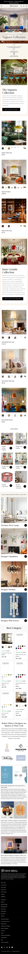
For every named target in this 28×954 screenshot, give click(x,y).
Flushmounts (3, 899)
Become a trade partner (14, 2)
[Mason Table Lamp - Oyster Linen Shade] (2, 675)
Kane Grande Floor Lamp (8, 342)
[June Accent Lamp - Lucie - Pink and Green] (6, 707)
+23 (16, 650)
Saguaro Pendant (6, 191)
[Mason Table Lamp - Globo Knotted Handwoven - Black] (6, 677)
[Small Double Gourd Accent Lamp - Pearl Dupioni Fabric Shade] (16, 675)
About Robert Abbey (5, 919)
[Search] (21, 6)
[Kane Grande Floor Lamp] (14, 322)
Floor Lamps (3, 887)
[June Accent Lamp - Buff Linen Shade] (4, 705)
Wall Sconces (3, 889)
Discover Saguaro (11, 109)
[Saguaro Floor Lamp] (14, 211)
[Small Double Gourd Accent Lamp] (21, 667)
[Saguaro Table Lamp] (14, 133)
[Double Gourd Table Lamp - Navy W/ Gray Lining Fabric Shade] (16, 648)
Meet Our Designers (4, 928)
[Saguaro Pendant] (14, 172)
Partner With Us (4, 937)
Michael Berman (4, 906)
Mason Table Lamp (5, 683)
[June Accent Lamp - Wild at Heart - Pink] (6, 705)
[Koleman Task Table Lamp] (7, 638)
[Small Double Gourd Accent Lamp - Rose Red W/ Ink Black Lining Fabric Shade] (20, 677)
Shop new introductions (8, 1)
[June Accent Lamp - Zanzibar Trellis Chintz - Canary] (8, 705)
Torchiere (2, 894)
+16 (2, 678)
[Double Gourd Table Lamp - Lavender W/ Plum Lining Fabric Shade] (25, 646)
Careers (2, 933)
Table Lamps (3, 882)
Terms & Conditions (4, 942)
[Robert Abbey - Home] (9, 870)
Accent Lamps (3, 885)
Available (6, 650)
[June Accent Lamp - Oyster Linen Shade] (2, 705)
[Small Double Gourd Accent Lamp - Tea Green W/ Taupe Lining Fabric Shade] (20, 675)
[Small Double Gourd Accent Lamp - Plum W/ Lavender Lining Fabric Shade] (18, 677)
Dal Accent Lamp (19, 711)
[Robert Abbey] (14, 6)
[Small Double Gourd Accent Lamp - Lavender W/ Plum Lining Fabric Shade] (25, 675)
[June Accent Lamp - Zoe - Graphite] (2, 707)
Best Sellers (3, 913)
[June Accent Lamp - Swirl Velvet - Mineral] (4, 707)
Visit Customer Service (5, 921)
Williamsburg (3, 911)
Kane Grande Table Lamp (8, 381)
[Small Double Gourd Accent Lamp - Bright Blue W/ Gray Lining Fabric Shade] (18, 675)
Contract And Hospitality (5, 935)
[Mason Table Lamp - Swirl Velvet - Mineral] (2, 677)
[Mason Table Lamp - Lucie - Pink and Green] (4, 677)
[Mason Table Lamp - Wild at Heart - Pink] (4, 675)
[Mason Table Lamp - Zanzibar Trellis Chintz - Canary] (6, 675)
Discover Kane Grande (13, 298)
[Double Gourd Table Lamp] (21, 638)
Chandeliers (3, 896)
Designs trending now (19, 1)
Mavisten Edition (4, 904)
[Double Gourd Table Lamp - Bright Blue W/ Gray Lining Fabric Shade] (18, 646)
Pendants (2, 902)
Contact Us (3, 930)
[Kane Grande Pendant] (14, 400)
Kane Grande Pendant (7, 420)
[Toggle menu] (1, 6)
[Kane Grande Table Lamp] (14, 361)
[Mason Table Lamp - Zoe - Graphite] (11, 675)
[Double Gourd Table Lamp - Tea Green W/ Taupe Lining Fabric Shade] (20, 646)
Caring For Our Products (5, 926)
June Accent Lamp (5, 713)
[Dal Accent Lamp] (21, 697)
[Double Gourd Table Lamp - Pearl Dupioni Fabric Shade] (16, 646)
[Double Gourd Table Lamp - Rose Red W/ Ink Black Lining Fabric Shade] (20, 648)
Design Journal (3, 923)
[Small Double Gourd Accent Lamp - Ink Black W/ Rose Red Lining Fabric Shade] (22, 675)
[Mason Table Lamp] (7, 667)
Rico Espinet (3, 909)
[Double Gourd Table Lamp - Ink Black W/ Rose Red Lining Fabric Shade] (22, 646)
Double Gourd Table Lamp (21, 654)
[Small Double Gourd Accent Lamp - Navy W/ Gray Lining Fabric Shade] (16, 677)
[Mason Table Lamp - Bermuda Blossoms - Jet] (8, 675)
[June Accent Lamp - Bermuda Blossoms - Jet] (11, 705)
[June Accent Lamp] (7, 697)
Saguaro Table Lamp (7, 152)
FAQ (2, 940)
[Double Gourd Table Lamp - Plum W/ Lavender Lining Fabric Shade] (18, 648)
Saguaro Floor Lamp (7, 230)
